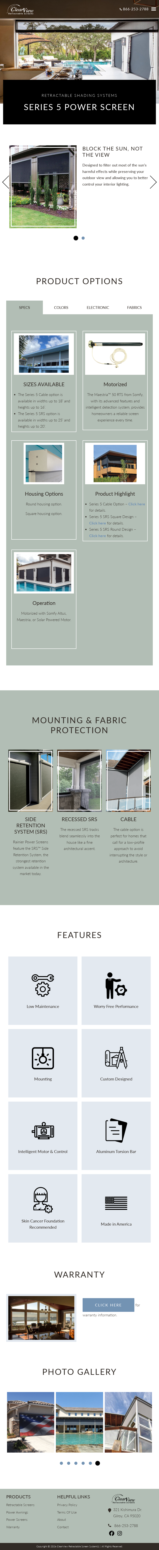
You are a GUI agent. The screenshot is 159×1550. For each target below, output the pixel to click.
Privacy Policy (67, 1505)
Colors (61, 307)
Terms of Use (67, 1512)
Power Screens (17, 1519)
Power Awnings (17, 1512)
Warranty (13, 1527)
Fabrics (134, 307)
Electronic (98, 307)
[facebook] (112, 1534)
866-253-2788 (135, 9)
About (61, 1519)
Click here (136, 504)
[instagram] (119, 1534)
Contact (63, 1527)
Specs (24, 307)
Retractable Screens (20, 1505)
